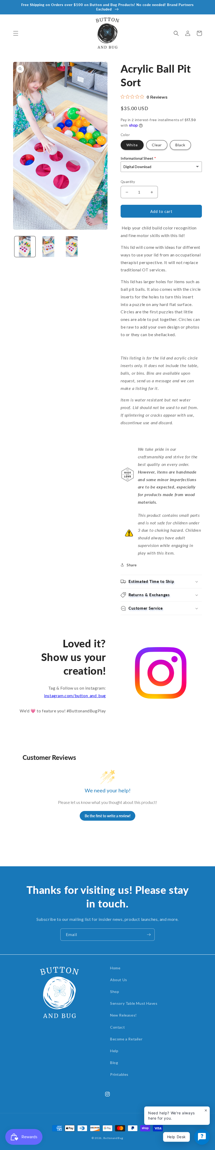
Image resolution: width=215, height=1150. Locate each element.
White (132, 145)
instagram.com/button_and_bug (75, 695)
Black (180, 145)
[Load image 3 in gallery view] (71, 246)
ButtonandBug (113, 1138)
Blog (114, 1062)
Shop (114, 991)
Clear (157, 145)
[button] (16, 33)
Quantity (128, 182)
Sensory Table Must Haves (133, 1003)
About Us (118, 979)
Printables (119, 1074)
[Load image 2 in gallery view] (48, 246)
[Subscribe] (148, 934)
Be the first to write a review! (108, 816)
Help (114, 1051)
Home (115, 968)
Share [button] (132, 565)
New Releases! (123, 1015)
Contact (117, 1027)
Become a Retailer (126, 1039)
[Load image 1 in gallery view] (24, 246)
